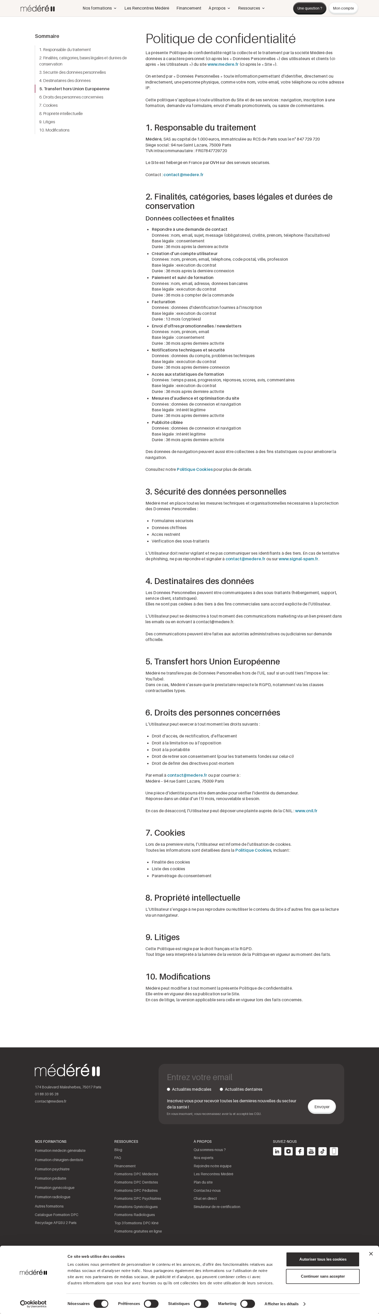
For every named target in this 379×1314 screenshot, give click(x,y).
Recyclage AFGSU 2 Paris (56, 1222)
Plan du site (203, 1182)
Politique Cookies (195, 469)
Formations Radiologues (134, 1214)
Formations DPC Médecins (136, 1174)
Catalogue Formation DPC (56, 1214)
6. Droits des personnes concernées (71, 97)
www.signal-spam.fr (298, 558)
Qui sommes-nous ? (210, 1149)
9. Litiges (47, 121)
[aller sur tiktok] (322, 1151)
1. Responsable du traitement (65, 49)
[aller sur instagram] (288, 1151)
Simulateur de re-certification (217, 1206)
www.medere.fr (223, 64)
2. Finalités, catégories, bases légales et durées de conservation (83, 61)
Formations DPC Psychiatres (137, 1198)
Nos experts (203, 1157)
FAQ (117, 1157)
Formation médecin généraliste (60, 1150)
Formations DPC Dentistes (136, 1182)
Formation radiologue (52, 1197)
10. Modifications (54, 130)
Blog (118, 1149)
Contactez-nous (207, 1190)
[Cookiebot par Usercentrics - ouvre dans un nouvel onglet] (33, 1304)
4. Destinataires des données (64, 80)
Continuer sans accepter (323, 1276)
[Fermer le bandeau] (371, 1253)
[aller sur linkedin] (277, 1151)
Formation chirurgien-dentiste (59, 1159)
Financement (188, 8)
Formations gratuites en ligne (138, 1231)
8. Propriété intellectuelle (61, 113)
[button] (99, 8)
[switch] (151, 1304)
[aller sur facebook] (300, 1151)
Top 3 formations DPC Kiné (136, 1223)
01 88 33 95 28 (47, 1094)
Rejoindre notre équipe (213, 1166)
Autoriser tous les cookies (323, 1259)
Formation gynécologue (55, 1187)
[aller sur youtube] (311, 1151)
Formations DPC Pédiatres (136, 1190)
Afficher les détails (282, 1304)
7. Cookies (48, 105)
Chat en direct (205, 1198)
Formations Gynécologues (136, 1206)
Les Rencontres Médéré (146, 8)
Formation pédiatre (50, 1178)
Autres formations (49, 1206)
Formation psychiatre (52, 1169)
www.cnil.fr (306, 810)
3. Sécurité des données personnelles (72, 72)
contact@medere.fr (183, 174)
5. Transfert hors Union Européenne (74, 88)
